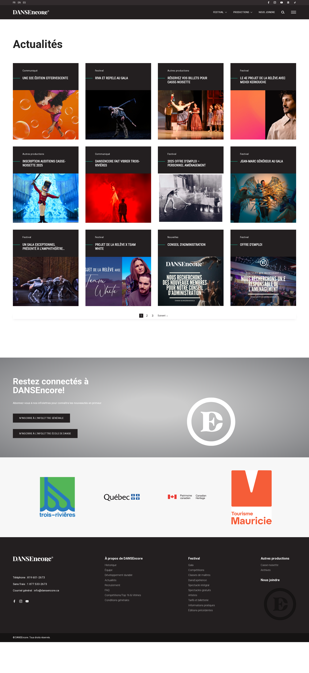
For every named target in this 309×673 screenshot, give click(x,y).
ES (24, 2)
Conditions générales (117, 600)
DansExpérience (197, 580)
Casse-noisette (146, 18)
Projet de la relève (81, 11)
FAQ (107, 590)
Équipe (108, 570)
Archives (166, 18)
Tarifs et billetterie (198, 600)
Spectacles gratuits (199, 590)
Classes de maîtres (199, 575)
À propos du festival (180, 18)
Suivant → (163, 315)
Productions (241, 12)
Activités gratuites (203, 11)
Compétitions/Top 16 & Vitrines (114, 11)
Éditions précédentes (200, 610)
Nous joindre (267, 12)
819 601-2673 (36, 577)
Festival (218, 12)
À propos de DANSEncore (124, 558)
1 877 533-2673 (37, 584)
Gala (62, 11)
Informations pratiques (130, 18)
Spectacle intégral (231, 11)
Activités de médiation (175, 11)
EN (19, 2)
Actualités (110, 580)
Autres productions (275, 558)
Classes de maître (147, 11)
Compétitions (196, 570)
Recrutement (112, 585)
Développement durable (118, 575)
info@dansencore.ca (46, 590)
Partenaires (156, 18)
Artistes (192, 595)
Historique (111, 565)
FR (14, 2)
